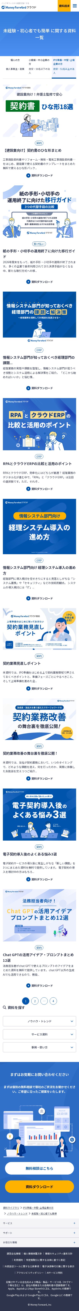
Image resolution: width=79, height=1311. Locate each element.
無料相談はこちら (39, 1168)
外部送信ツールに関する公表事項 (22, 1266)
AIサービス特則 (55, 1272)
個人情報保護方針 (33, 1253)
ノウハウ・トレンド (39, 1021)
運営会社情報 (14, 1253)
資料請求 (64, 6)
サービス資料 (39, 1034)
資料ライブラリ (11, 1208)
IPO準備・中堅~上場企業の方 (38, 1208)
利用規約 (18, 1259)
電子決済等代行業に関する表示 (58, 1266)
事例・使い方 (39, 1047)
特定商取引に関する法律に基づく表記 (45, 1259)
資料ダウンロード (39, 1186)
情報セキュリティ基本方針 (58, 1253)
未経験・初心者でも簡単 (44, 1213)
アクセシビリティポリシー (30, 1272)
